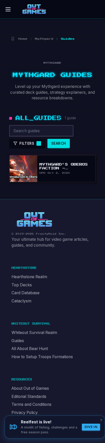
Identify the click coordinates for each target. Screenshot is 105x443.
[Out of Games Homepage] (34, 220)
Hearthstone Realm (29, 276)
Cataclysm (21, 301)
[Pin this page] (12, 38)
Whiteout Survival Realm (34, 332)
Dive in (91, 427)
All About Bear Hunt (29, 348)
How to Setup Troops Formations (42, 356)
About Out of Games (30, 388)
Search (58, 143)
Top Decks (21, 285)
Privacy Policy (24, 412)
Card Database (25, 292)
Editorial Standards (28, 396)
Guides (17, 340)
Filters (26, 143)
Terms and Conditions (31, 404)
